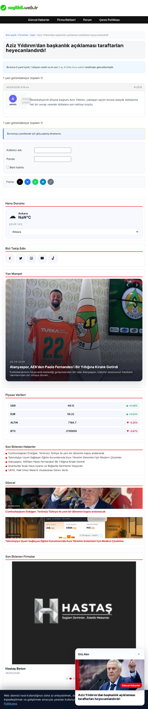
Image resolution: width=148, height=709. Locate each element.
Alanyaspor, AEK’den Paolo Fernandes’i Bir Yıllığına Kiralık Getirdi (46, 461)
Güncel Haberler (39, 19)
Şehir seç (16, 224)
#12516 (138, 87)
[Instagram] (31, 258)
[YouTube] (42, 258)
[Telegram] (43, 182)
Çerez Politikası (109, 19)
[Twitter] (20, 182)
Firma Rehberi (66, 19)
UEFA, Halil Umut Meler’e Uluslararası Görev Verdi (38, 470)
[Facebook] (27, 182)
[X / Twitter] (20, 258)
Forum (87, 19)
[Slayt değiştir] (67, 679)
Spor (32, 35)
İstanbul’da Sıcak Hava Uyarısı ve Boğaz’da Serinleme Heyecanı (45, 465)
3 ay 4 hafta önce (67, 67)
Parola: (11, 158)
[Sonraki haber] (136, 285)
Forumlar (23, 35)
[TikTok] (53, 258)
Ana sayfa (11, 35)
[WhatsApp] (35, 182)
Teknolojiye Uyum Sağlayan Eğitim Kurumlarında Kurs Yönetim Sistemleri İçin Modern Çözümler (65, 457)
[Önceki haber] (128, 285)
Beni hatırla (17, 167)
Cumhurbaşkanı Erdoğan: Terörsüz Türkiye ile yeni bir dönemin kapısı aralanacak (56, 453)
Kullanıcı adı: (14, 150)
